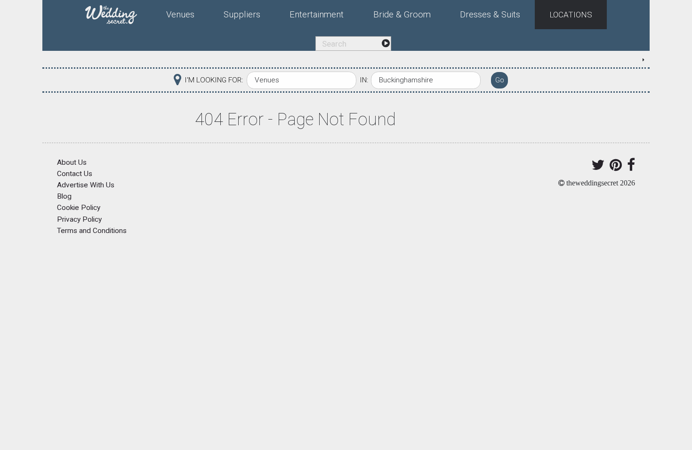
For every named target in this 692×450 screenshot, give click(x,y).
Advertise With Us (85, 185)
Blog (64, 196)
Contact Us (74, 173)
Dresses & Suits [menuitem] (490, 14)
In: (364, 80)
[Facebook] (629, 167)
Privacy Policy (79, 219)
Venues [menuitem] (180, 14)
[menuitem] (118, 12)
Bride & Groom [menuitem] (402, 14)
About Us (72, 162)
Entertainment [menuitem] (317, 14)
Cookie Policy (78, 207)
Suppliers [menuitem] (242, 14)
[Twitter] (596, 167)
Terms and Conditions (92, 230)
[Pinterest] (614, 167)
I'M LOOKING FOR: (214, 80)
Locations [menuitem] (570, 14)
